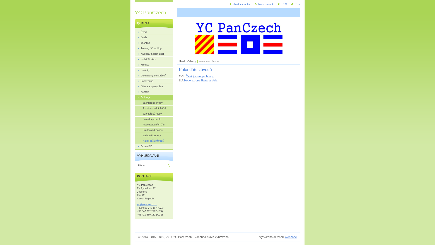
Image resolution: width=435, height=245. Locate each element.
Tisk (297, 4)
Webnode (291, 237)
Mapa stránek (265, 4)
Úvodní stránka (241, 4)
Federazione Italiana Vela (200, 80)
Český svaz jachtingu (200, 76)
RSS (284, 4)
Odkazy (191, 61)
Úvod (182, 61)
